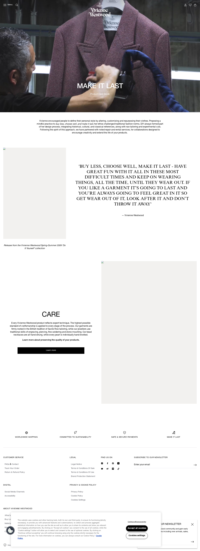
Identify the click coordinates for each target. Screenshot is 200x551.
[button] (10, 530)
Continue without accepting (137, 522)
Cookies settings (137, 536)
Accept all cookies (137, 528)
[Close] (192, 524)
